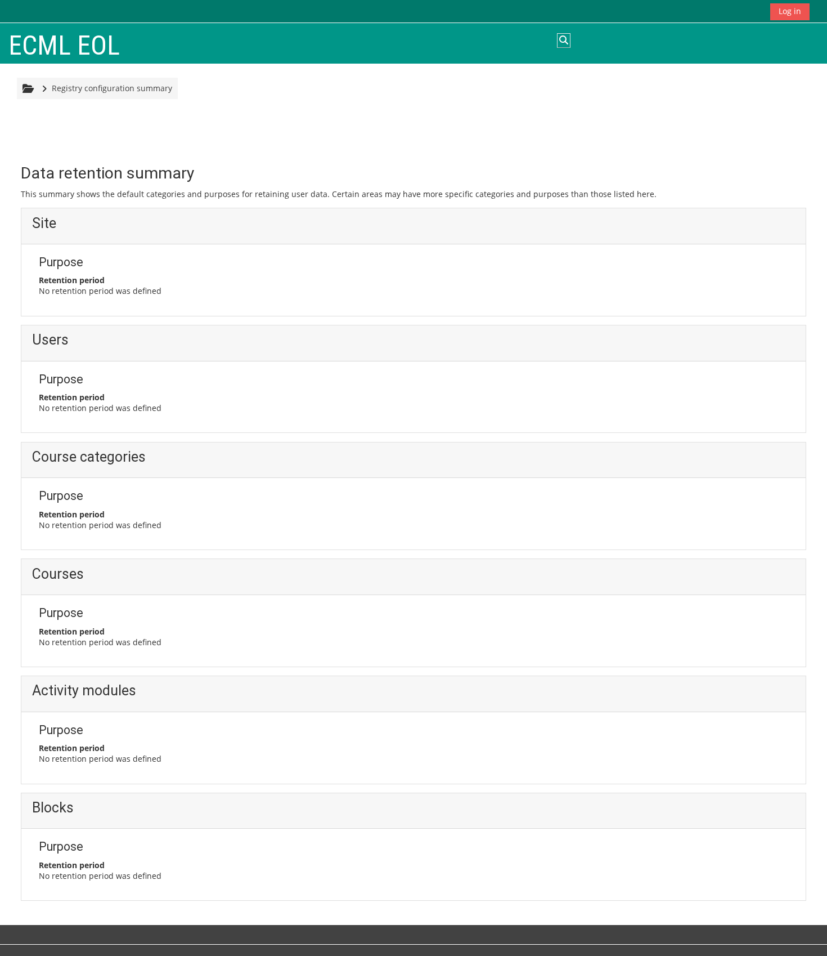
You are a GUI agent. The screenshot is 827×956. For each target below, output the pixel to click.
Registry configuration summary (112, 88)
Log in (790, 11)
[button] (563, 40)
